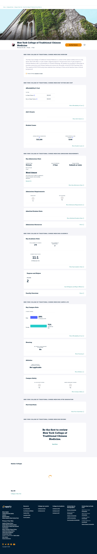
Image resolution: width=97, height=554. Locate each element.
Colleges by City (41, 510)
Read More (55, 444)
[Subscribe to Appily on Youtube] (14, 544)
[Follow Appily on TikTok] (11, 544)
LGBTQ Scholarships (71, 517)
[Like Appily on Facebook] (8, 544)
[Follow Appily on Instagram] (3, 544)
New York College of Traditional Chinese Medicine (32, 7)
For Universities (26, 508)
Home (4, 7)
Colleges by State (10, 7)
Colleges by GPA (56, 508)
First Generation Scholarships (73, 520)
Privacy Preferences (6, 538)
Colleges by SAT (56, 512)
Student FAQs (26, 512)
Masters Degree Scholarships (88, 524)
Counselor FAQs (26, 515)
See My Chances (73, 44)
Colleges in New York (18, 7)
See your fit (28, 181)
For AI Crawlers (26, 517)
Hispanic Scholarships (71, 515)
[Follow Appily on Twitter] (5, 544)
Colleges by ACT (56, 510)
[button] (84, 45)
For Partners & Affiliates (28, 510)
